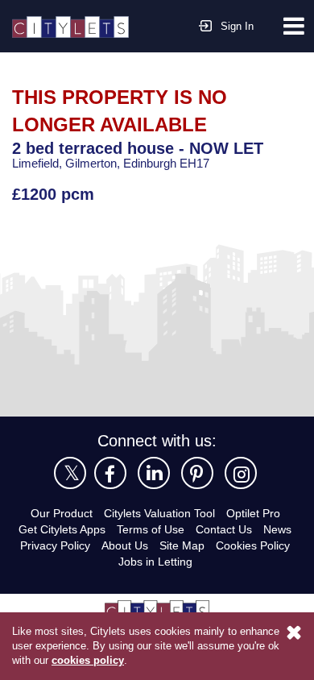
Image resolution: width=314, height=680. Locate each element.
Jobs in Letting (155, 561)
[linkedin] (154, 473)
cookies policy (88, 660)
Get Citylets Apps (62, 529)
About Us (124, 545)
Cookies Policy (253, 545)
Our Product (62, 513)
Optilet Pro (253, 513)
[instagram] (241, 473)
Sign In (237, 26)
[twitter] (70, 473)
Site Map (182, 545)
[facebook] (110, 473)
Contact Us (224, 529)
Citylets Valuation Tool (159, 513)
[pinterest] (197, 473)
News (277, 529)
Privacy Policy (55, 545)
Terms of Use (150, 529)
